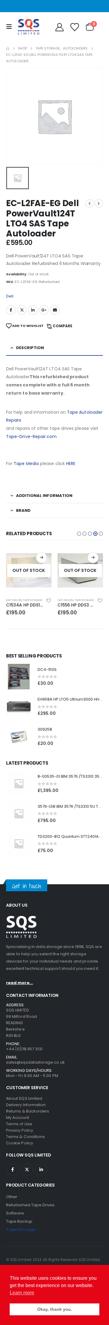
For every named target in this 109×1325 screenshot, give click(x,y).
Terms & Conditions (25, 1137)
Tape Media (26, 463)
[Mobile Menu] (10, 27)
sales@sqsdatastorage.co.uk (35, 1062)
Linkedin (41, 1170)
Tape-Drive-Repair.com (31, 436)
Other (11, 1197)
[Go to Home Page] (7, 48)
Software (15, 1213)
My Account (17, 1117)
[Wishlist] (74, 27)
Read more (41, 557)
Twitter (22, 310)
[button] (79, 533)
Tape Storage (32, 600)
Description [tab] (30, 348)
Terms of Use (19, 1124)
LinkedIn (33, 310)
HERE (70, 463)
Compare (62, 325)
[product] (18, 676)
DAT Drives (14, 600)
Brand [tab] (23, 510)
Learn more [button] (22, 1292)
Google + (44, 310)
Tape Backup (19, 1221)
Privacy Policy (19, 1130)
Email (55, 310)
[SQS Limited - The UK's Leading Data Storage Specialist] (28, 27)
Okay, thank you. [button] (54, 1309)
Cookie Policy (19, 1143)
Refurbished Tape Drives (30, 1205)
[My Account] (59, 27)
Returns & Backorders (27, 1111)
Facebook (11, 310)
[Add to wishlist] (48, 600)
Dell (9, 296)
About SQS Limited (24, 1098)
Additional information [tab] (44, 495)
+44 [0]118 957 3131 (24, 1049)
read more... (19, 983)
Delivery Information (26, 1105)
